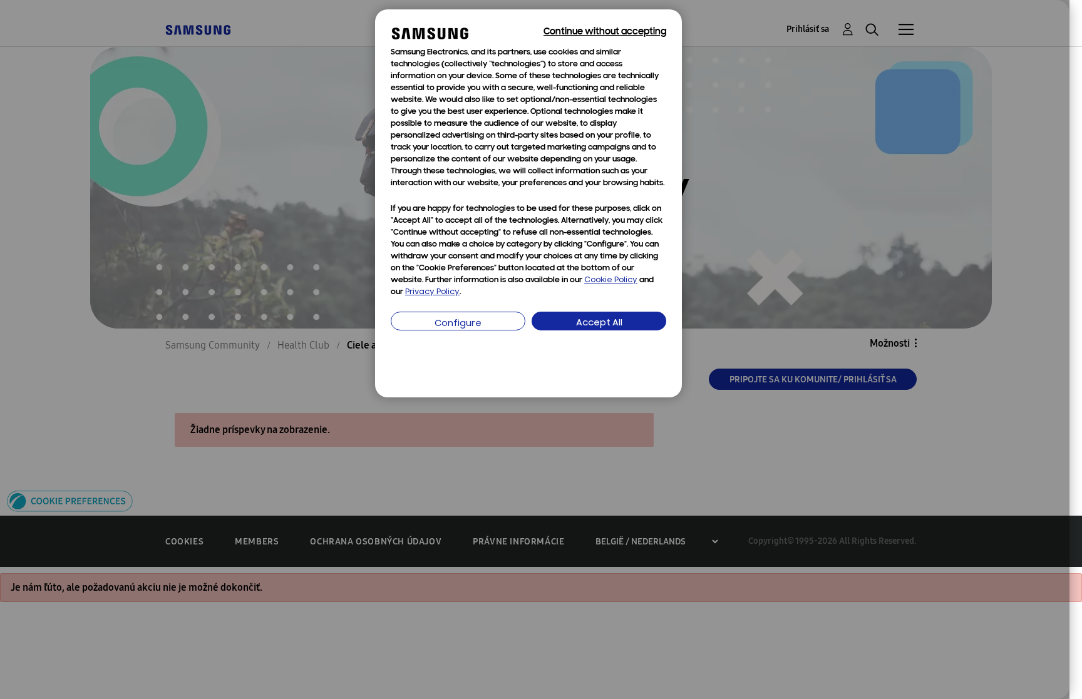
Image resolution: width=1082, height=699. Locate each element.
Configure (458, 324)
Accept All (599, 323)
